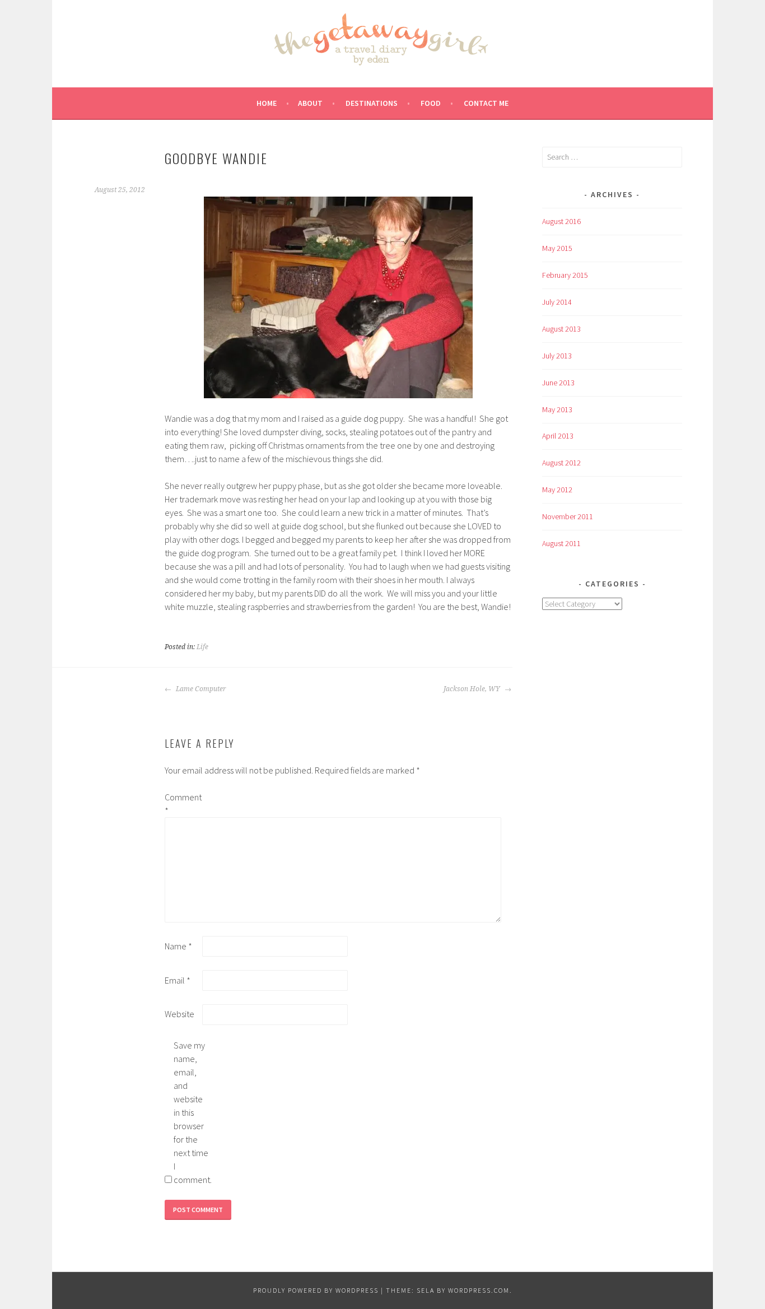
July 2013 (557, 356)
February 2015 (565, 275)
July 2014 (557, 302)
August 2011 (561, 543)
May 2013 (557, 409)
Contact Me (486, 103)
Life (202, 647)
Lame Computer (200, 689)
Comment (182, 803)
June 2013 (558, 383)
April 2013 (557, 436)
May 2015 (557, 248)
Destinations (372, 103)
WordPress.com (479, 1290)
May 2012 (557, 490)
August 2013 (561, 329)
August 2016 (561, 221)
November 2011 (567, 516)
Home (266, 103)
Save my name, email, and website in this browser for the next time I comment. (191, 1112)
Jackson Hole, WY (473, 689)
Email (177, 980)
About (310, 103)
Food (431, 103)
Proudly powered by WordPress (316, 1290)
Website (179, 1013)
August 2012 (561, 463)
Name (178, 946)
